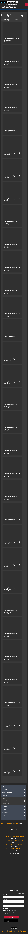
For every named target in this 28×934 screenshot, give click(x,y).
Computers (4, 789)
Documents (6, 803)
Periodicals (6, 801)
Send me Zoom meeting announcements (9, 912)
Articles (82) (15, 20)
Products (4, 809)
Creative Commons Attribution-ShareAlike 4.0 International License (14, 930)
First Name (5, 899)
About (3, 815)
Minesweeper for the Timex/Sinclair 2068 (14, 840)
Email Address (7, 894)
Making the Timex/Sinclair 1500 (14, 844)
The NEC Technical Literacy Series (14, 848)
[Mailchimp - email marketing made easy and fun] (11, 921)
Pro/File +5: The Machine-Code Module (14, 832)
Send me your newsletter (10, 910)
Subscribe (11, 917)
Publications (5, 795)
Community (5, 812)
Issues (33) (5, 20)
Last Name (5, 904)
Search (3, 786)
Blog (3, 818)
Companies (4, 806)
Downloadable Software (7, 792)
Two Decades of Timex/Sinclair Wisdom (14, 836)
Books (4, 798)
